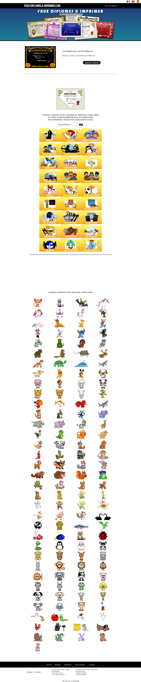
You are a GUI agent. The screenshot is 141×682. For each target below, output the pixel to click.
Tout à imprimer (56, 671)
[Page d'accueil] (42, 5)
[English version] (133, 1)
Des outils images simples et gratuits (61, 669)
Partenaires (67, 665)
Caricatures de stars (80, 671)
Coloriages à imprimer (81, 674)
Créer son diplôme (111, 6)
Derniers (58, 665)
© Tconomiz (75, 681)
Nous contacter (80, 665)
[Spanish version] (138, 1)
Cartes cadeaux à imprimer (58, 674)
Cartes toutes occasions (57, 673)
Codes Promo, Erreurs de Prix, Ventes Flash (86, 669)
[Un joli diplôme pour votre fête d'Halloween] (40, 57)
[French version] (128, 1)
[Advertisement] (110, 57)
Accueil (48, 665)
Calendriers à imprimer (81, 673)
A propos (92, 665)
